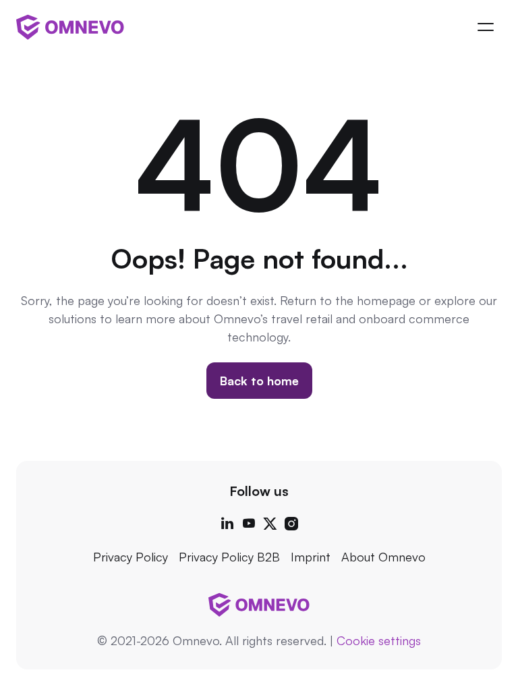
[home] (70, 27)
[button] (485, 27)
